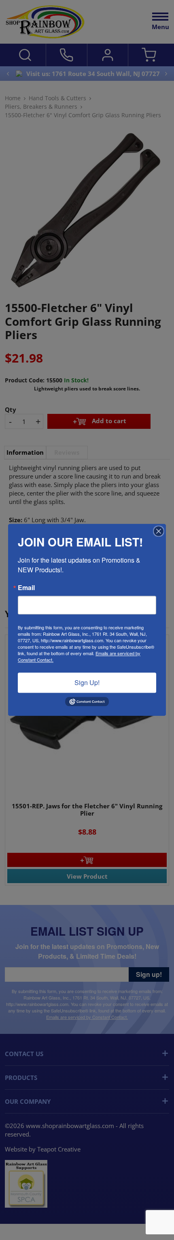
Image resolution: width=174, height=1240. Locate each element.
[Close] (158, 531)
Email (26, 587)
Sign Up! (87, 682)
